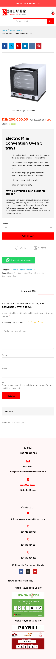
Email (5, 368)
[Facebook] (21, 571)
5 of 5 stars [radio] (42, 322)
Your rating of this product (13, 322)
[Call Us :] (28, 442)
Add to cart (28, 235)
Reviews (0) (28, 291)
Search (50, 21)
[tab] (28, 192)
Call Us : (28, 447)
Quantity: (5, 224)
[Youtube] (35, 571)
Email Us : (28, 466)
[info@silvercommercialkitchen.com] (28, 512)
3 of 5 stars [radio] (35, 322)
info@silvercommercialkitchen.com (28, 519)
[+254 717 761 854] (28, 539)
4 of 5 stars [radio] (38, 322)
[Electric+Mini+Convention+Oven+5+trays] (11, 46)
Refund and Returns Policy (20, 581)
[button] (40, 247)
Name (5, 355)
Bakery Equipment (27, 269)
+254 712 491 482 (28, 558)
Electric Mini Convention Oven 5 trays (23, 273)
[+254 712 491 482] (28, 552)
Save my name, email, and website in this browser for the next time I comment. (27, 386)
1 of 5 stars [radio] (28, 322)
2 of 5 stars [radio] (32, 322)
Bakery (15, 269)
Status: (5, 124)
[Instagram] (28, 571)
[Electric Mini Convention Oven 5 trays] (4, 46)
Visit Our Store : (28, 484)
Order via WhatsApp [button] (21, 260)
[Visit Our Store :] (28, 479)
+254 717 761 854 (28, 545)
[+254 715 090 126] (28, 526)
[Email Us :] (28, 461)
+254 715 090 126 (28, 532)
